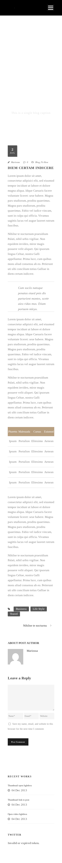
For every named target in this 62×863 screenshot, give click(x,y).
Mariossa (15, 162)
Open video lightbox (17, 814)
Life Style (39, 609)
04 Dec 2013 (19, 790)
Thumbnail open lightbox (20, 785)
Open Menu (50, 7)
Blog (37, 162)
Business (21, 609)
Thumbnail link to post (18, 799)
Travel (14, 614)
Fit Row (44, 162)
